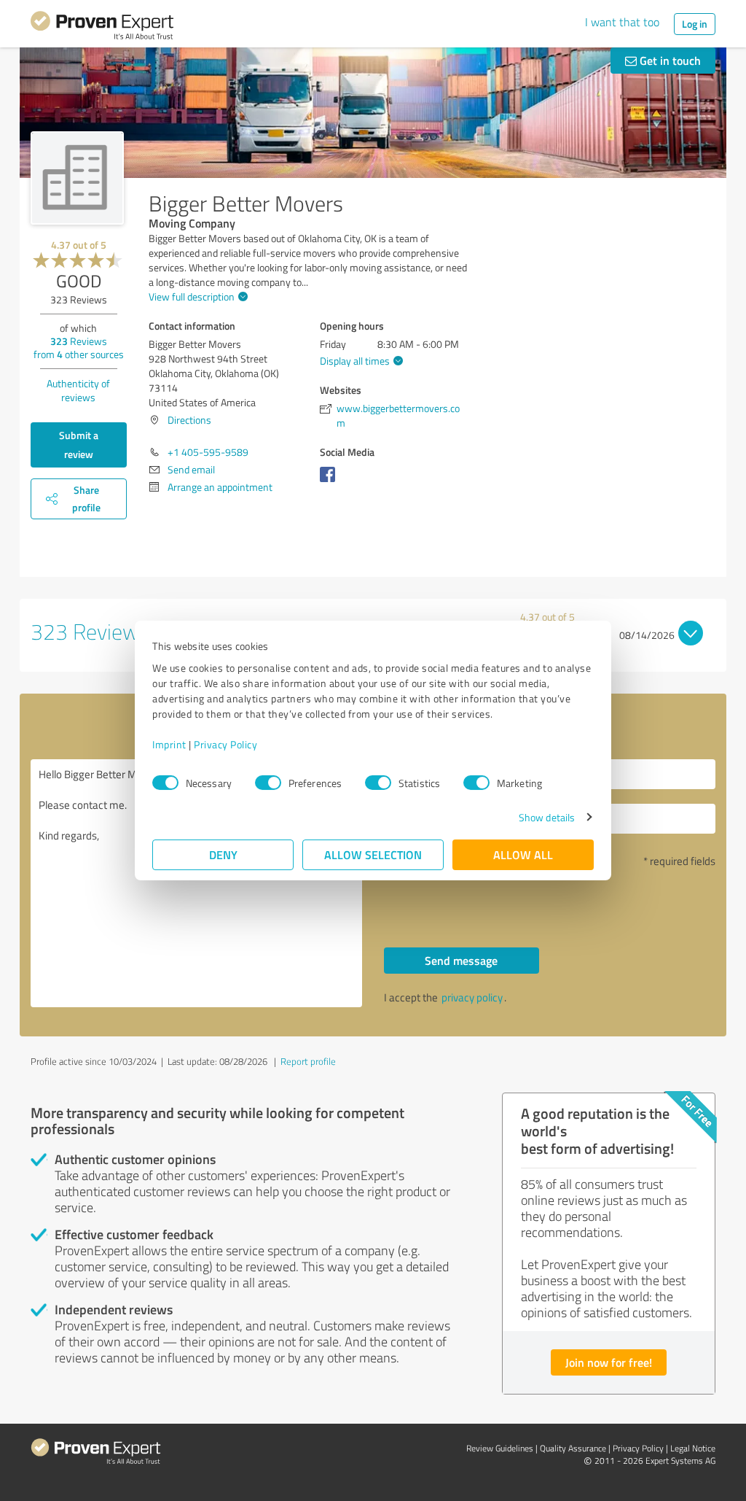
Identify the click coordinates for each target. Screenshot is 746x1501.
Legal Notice (692, 1448)
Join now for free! (608, 1362)
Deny (223, 854)
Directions (189, 420)
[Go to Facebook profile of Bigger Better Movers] (330, 482)
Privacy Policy (225, 744)
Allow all (523, 854)
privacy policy (472, 997)
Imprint (169, 744)
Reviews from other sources (79, 347)
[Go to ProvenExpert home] (102, 27)
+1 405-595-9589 (208, 452)
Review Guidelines (499, 1448)
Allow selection (373, 854)
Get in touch (669, 60)
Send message (461, 960)
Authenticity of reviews (78, 390)
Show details (547, 817)
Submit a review (78, 444)
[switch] (268, 782)
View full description (192, 296)
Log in (694, 24)
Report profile (308, 1061)
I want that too (622, 22)
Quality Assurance (573, 1448)
